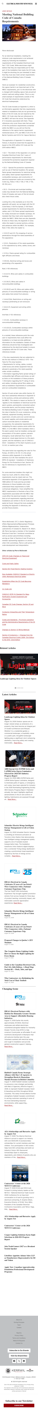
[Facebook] (14, 1361)
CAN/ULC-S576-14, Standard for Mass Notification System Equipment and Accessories (15, 596)
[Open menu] (36, 3)
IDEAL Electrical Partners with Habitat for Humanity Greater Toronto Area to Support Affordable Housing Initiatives (20, 1014)
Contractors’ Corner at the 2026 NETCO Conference (17, 1184)
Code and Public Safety (10, 564)
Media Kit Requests (19, 1340)
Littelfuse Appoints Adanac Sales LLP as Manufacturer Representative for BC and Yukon (20, 1257)
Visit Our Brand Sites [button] (19, 1356)
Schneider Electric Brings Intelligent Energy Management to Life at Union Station (19, 827)
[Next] (35, 669)
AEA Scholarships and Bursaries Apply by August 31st (20, 1132)
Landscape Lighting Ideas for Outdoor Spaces (18, 678)
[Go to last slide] (2, 669)
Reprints (19, 1333)
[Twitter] (19, 1361)
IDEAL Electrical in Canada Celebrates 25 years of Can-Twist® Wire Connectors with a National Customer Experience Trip (18, 885)
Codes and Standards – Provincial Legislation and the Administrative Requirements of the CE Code (18, 622)
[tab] (15, 687)
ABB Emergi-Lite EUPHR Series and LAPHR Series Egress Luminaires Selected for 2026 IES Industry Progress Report (19, 772)
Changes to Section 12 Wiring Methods (15, 630)
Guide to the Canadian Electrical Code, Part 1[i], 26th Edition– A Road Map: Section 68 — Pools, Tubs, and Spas (20, 967)
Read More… (18, 743)
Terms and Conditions (19, 1338)
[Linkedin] (24, 1361)
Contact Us (19, 1343)
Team (19, 1325)
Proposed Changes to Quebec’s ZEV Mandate (18, 941)
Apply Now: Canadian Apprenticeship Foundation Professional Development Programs (19, 1269)
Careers (19, 1327)
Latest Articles (7, 11)
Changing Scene (10, 988)
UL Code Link (7, 589)
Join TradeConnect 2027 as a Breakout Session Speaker (19, 1247)
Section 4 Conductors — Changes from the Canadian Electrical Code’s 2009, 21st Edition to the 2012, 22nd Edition (18, 637)
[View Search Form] (2, 4)
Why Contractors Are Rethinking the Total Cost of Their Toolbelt (19, 979)
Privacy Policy (19, 1335)
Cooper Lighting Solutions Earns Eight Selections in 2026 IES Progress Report (19, 1237)
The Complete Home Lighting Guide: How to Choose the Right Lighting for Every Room (19, 953)
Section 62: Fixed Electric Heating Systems (17, 569)
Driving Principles (19, 1322)
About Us (19, 1320)
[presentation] (19, 664)
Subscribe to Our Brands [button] (19, 1350)
